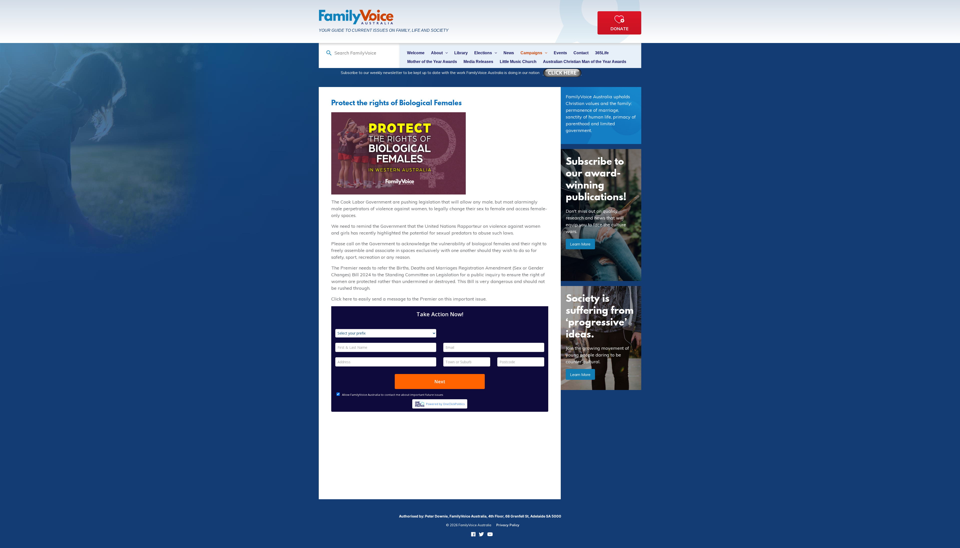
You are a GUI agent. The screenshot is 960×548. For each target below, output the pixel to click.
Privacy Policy (507, 525)
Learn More (580, 244)
